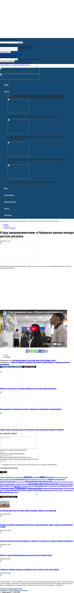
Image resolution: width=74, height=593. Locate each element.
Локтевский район (35, 484)
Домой (2, 221)
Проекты (6, 209)
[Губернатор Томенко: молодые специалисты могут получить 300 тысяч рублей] (5, 566)
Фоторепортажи (9, 195)
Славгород (46, 488)
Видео (6, 188)
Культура (42, 96)
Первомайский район (41, 486)
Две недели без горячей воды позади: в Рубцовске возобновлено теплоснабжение (30, 409)
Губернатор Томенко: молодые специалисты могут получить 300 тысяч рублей (29, 569)
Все (9, 96)
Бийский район (50, 477)
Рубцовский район (34, 488)
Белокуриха (35, 477)
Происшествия (37, 98)
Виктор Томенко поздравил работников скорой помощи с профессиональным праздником (35, 363)
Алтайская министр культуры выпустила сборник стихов (34, 360)
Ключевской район (46, 482)
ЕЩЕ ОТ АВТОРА (29, 367)
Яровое (16, 492)
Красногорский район (68, 482)
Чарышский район (68, 490)
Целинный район (58, 490)
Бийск (42, 477)
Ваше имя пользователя (25, 48)
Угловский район (37, 490)
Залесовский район (42, 479)
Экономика (59, 98)
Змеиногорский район (8, 482)
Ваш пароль (22, 50)
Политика (28, 98)
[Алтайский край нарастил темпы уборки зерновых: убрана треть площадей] (18, 112)
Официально (19, 98)
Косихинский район (58, 482)
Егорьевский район (18, 479)
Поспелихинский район (54, 486)
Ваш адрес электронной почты (28, 59)
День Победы (15, 96)
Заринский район (59, 479)
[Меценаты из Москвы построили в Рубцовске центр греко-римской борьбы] (10, 385)
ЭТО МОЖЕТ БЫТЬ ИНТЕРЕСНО (11, 367)
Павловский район (15, 486)
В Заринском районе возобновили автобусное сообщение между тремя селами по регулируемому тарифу (36, 526)
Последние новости (8, 497)
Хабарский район (48, 490)
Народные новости (53, 96)
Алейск (2, 477)
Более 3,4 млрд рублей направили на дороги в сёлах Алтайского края (32, 182)
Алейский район (9, 477)
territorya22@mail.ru (21, 590)
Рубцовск (7, 357)
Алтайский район (18, 477)
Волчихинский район (6, 479)
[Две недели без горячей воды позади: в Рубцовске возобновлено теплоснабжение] (10, 405)
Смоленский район (56, 488)
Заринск (51, 479)
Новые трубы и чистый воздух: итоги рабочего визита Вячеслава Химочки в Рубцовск (32, 430)
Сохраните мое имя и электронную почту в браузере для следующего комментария (29, 464)
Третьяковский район (25, 490)
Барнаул (28, 477)
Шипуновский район (6, 492)
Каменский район (31, 482)
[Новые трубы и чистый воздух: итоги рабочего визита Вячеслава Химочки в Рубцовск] (10, 426)
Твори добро (8, 215)
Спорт (45, 98)
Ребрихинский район (66, 486)
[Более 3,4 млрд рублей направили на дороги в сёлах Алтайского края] (18, 178)
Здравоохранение (32, 96)
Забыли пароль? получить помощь (11, 54)
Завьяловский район (31, 479)
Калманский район (20, 482)
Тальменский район (10, 490)
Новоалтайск (4, 486)
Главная (6, 85)
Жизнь (22, 96)
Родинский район (7, 488)
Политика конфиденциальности (11, 588)
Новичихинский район (66, 484)
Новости (6, 91)
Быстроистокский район (62, 477)
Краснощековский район (7, 484)
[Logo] (20, 73)
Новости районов (9, 228)
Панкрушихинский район (27, 486)
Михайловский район (51, 484)
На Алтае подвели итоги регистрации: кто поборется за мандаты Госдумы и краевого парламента (36, 541)
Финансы (51, 98)
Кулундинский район (22, 484)
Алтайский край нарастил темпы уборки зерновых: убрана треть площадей (33, 116)
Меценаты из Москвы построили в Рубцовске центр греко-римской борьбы (28, 389)
